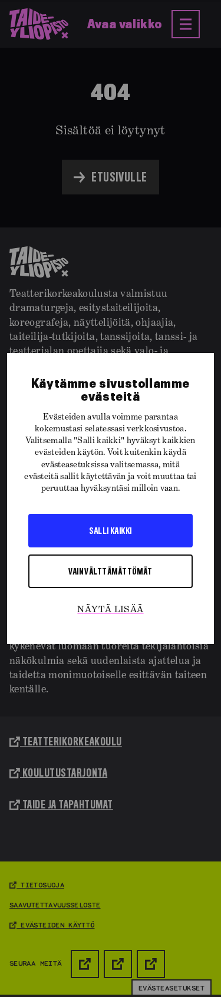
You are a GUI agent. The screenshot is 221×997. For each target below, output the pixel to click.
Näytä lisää (110, 610)
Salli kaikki (110, 530)
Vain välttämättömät (110, 571)
